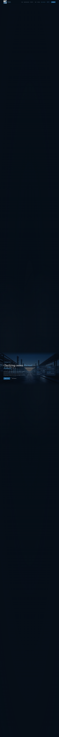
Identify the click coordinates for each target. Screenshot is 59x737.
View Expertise (14, 378)
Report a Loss (7, 378)
